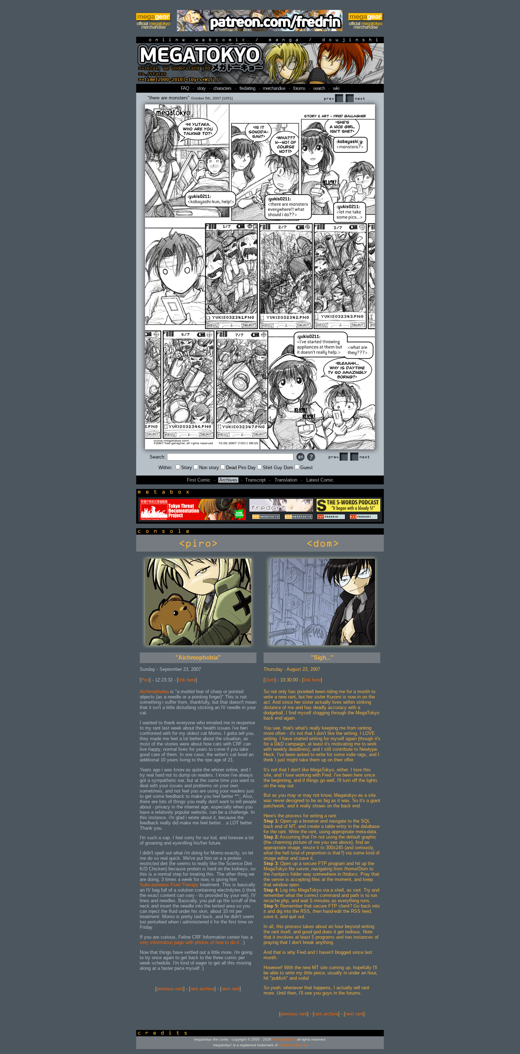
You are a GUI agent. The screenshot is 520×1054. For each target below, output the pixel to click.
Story (186, 467)
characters (222, 88)
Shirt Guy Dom (278, 467)
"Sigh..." (322, 658)
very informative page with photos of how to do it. (190, 942)
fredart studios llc (292, 1045)
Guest (306, 467)
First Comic (198, 480)
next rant (230, 988)
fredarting (247, 88)
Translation (286, 480)
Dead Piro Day (241, 467)
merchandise (274, 88)
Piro (145, 679)
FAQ (185, 88)
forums (299, 88)
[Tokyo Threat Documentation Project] (193, 518)
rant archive (202, 988)
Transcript (255, 480)
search (319, 88)
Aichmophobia (154, 691)
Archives (228, 480)
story (201, 88)
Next (355, 98)
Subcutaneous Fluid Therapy (169, 884)
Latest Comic (320, 480)
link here (187, 679)
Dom (270, 679)
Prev (333, 98)
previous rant (170, 988)
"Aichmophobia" (198, 658)
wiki (336, 88)
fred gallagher (283, 1039)
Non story (209, 467)
